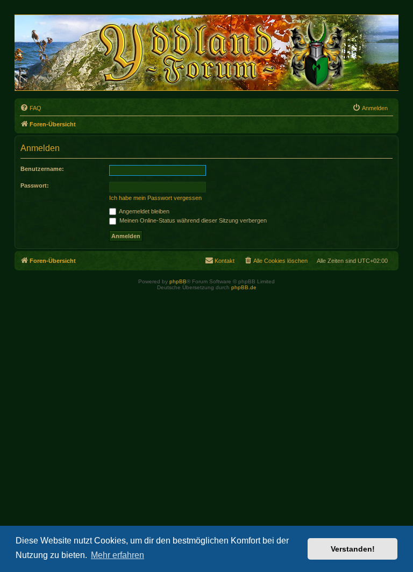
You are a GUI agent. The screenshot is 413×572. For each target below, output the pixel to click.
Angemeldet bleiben (143, 211)
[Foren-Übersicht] (212, 53)
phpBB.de (244, 287)
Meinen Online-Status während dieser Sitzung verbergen (192, 220)
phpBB (178, 281)
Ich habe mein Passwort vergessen (155, 198)
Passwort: (34, 185)
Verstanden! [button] (353, 549)
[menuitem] (30, 108)
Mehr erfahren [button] (117, 555)
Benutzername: (42, 169)
